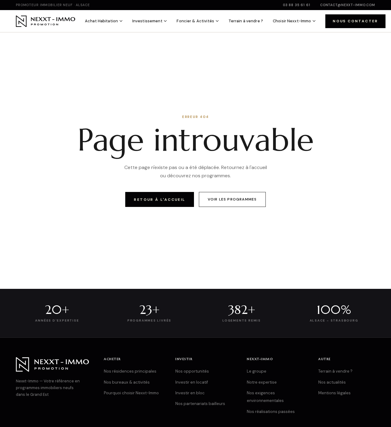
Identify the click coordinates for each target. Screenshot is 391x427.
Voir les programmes (232, 199)
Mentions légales (334, 393)
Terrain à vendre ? (245, 21)
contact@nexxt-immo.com (347, 5)
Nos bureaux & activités (127, 382)
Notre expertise (262, 382)
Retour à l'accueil (159, 199)
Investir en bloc (190, 393)
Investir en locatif (191, 382)
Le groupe (256, 371)
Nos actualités (332, 382)
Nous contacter (355, 21)
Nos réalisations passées (271, 411)
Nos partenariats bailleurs (200, 403)
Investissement (147, 21)
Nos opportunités (192, 371)
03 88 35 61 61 (296, 5)
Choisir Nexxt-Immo (292, 21)
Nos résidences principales (130, 371)
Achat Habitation (101, 21)
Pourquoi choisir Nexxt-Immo (131, 393)
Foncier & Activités (195, 21)
